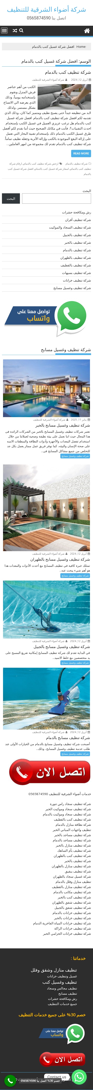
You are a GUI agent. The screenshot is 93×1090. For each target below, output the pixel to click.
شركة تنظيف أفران (78, 220)
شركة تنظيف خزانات (77, 280)
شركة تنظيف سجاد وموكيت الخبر (68, 809)
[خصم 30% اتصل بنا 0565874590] (10, 1081)
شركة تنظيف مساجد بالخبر (72, 835)
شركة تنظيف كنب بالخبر (74, 897)
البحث (87, 191)
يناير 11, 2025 (79, 419)
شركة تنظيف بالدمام (77, 163)
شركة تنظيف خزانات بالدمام (72, 913)
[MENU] (4, 30)
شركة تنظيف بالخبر (77, 242)
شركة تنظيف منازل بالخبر (73, 845)
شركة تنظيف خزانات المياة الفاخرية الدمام (62, 923)
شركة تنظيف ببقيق (78, 871)
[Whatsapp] (79, 1077)
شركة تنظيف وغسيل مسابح (72, 288)
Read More (81, 153)
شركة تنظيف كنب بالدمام (68, 72)
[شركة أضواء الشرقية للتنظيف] (87, 30)
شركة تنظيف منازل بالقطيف (71, 887)
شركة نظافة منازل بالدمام (73, 824)
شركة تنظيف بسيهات (76, 272)
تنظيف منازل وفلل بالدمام (73, 881)
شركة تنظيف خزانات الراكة (72, 928)
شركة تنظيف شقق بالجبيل (73, 907)
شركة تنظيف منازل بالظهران (71, 866)
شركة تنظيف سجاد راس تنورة (70, 804)
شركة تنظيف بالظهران (75, 257)
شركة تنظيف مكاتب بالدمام (72, 892)
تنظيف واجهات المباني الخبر (72, 830)
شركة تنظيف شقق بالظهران (71, 902)
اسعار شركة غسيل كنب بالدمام (52, 169)
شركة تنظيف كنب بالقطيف (72, 819)
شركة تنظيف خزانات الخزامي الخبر (67, 933)
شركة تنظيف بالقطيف (76, 265)
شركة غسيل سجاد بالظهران (72, 876)
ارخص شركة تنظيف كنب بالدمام (41, 163)
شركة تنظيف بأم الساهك (74, 850)
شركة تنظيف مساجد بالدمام (72, 840)
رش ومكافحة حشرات (76, 212)
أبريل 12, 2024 (78, 553)
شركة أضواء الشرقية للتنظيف (46, 9)
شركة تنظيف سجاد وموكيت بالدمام (67, 814)
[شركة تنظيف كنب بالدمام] (64, 87)
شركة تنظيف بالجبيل (77, 235)
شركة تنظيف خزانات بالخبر (72, 918)
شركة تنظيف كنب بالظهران (72, 855)
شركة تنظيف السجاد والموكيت (70, 227)
